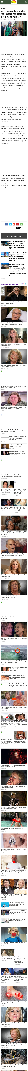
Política (3, 8)
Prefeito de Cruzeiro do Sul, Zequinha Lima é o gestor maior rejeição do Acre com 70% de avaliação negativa (18, 256)
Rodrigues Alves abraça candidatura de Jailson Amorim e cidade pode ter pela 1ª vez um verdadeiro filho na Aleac (17, 245)
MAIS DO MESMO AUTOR (14, 236)
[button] (26, 2)
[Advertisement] (14, 44)
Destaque (3, 245)
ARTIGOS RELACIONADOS (14, 235)
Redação (4, 19)
